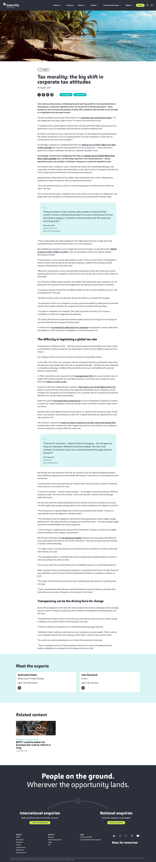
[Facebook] (132, 836)
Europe (18, 845)
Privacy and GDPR (86, 837)
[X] (126, 836)
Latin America (20, 847)
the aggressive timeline (72, 538)
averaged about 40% (84, 376)
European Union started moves (67, 401)
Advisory (51, 837)
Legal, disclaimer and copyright (90, 840)
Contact (140, 5)
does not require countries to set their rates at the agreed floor (88, 423)
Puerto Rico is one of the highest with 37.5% (97, 387)
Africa (18, 837)
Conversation (66, 94)
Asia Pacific (20, 840)
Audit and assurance (55, 840)
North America (21, 852)
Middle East (20, 850)
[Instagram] (120, 836)
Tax (49, 845)
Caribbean (19, 842)
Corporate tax (80, 94)
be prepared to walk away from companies (70, 327)
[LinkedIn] (114, 836)
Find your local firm (116, 823)
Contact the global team (39, 823)
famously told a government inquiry (96, 118)
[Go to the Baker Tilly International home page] (14, 5)
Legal (50, 842)
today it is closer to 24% (56, 382)
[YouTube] (138, 836)
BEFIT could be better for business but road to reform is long (33, 745)
